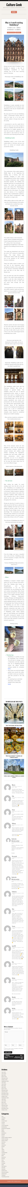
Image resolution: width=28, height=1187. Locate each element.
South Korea (4, 1170)
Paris (3, 1160)
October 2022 (4, 1096)
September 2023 (5, 1081)
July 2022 (4, 1099)
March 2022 (4, 1103)
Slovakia (3, 1167)
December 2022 (5, 1093)
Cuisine (3, 1122)
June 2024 (4, 1073)
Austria (3, 1119)
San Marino (4, 1166)
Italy (2, 1148)
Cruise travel (4, 1120)
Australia (3, 1117)
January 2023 (4, 1091)
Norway (3, 1158)
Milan (3, 1155)
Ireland (3, 1146)
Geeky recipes (5, 1140)
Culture (3, 1123)
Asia (2, 1116)
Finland (3, 1134)
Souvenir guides (5, 1172)
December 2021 (5, 1108)
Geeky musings (5, 1139)
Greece (3, 1143)
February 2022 (5, 1105)
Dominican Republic (6, 1128)
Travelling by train (5, 1176)
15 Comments (18, 29)
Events (3, 1131)
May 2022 (4, 1102)
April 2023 (4, 1087)
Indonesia (4, 1145)
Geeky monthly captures (7, 1137)
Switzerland (4, 1173)
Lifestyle (3, 1154)
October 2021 (4, 1109)
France (3, 1136)
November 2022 (5, 1094)
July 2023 (4, 1082)
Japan (3, 1149)
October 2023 (4, 1079)
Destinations (11, 32)
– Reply (15, 787)
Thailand (3, 1175)
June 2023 (4, 1084)
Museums (4, 1157)
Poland (3, 1161)
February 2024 (5, 1078)
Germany (18, 32)
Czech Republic (5, 1125)
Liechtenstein (4, 1152)
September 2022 (5, 1097)
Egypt (3, 1130)
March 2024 (4, 1076)
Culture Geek (14, 4)
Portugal (3, 1163)
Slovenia (3, 1169)
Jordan (3, 1151)
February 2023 (5, 1090)
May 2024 (4, 1075)
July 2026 (4, 1072)
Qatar (3, 1164)
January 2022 (4, 1106)
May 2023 (4, 1085)
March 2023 (4, 1088)
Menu (14, 12)
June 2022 (4, 1100)
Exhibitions (4, 1133)
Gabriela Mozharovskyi (15, 840)
